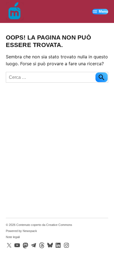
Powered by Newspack (21, 231)
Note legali (13, 237)
